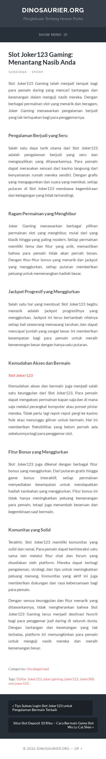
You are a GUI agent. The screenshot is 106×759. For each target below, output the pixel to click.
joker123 (71, 679)
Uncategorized (38, 669)
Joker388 (87, 679)
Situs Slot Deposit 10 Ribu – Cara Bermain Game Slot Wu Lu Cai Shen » (53, 725)
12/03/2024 (17, 72)
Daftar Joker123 (29, 679)
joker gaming (53, 679)
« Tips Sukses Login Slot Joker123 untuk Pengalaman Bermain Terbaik (42, 708)
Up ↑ (78, 749)
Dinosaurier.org (53, 10)
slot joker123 (18, 684)
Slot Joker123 (20, 375)
